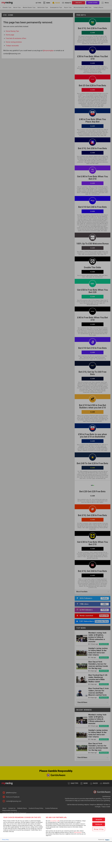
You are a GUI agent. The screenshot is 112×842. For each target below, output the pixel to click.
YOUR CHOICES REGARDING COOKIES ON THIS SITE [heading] (22, 817)
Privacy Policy (5, 839)
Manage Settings (99, 829)
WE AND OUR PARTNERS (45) (56, 817)
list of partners (78, 832)
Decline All (98, 824)
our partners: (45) (54, 821)
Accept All (99, 819)
